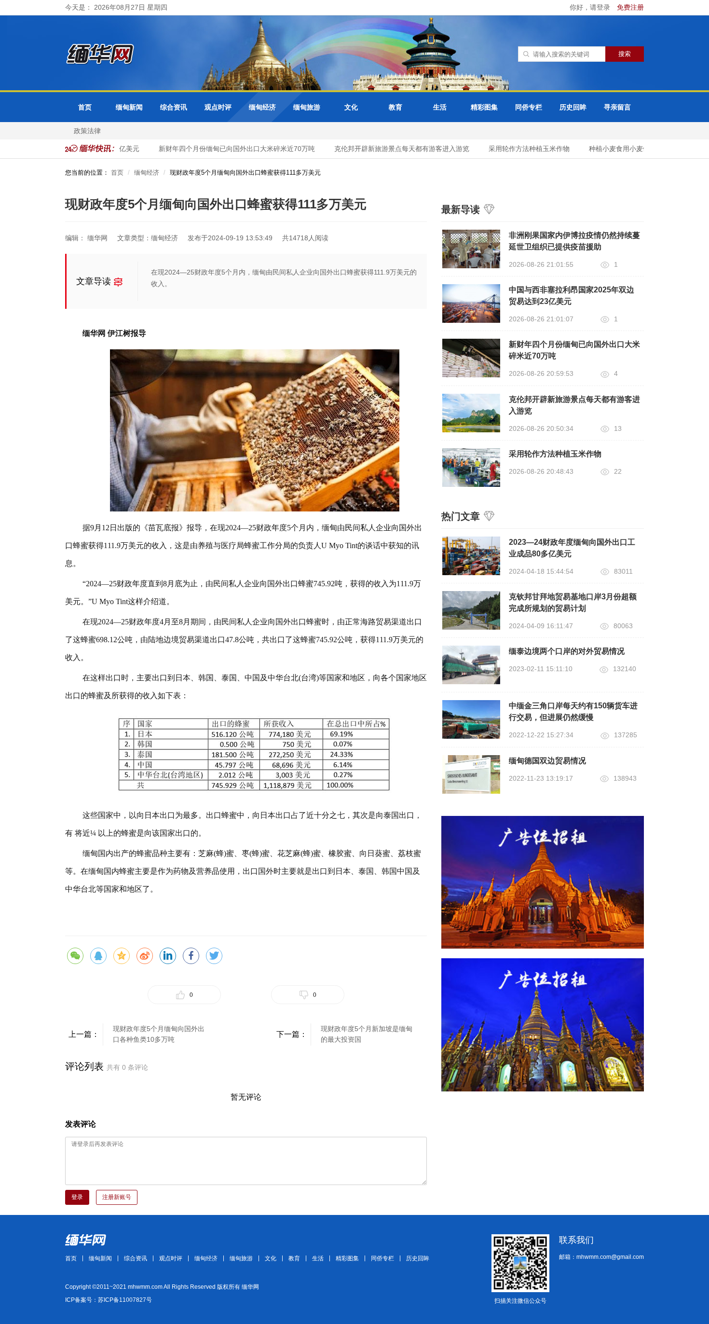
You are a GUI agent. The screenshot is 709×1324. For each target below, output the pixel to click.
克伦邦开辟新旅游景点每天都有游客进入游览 (391, 148)
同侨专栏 (528, 107)
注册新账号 (116, 1197)
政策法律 (87, 131)
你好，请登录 (591, 7)
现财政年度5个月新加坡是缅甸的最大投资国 (366, 1034)
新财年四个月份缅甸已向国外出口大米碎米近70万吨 (227, 148)
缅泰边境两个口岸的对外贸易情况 (567, 651)
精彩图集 (484, 107)
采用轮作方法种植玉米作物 (518, 148)
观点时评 (218, 107)
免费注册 (630, 7)
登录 (77, 1197)
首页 (85, 107)
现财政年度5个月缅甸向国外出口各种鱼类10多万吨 (159, 1034)
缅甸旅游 (306, 107)
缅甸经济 (262, 107)
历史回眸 (572, 107)
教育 (395, 107)
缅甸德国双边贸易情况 (547, 761)
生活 (440, 107)
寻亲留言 (617, 107)
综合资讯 (173, 107)
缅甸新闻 (129, 107)
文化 (351, 107)
